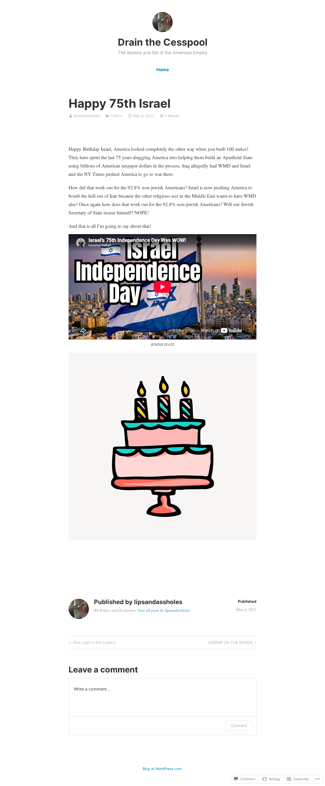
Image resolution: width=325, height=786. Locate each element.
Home (162, 69)
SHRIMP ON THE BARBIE (230, 643)
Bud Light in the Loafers (92, 643)
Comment (239, 725)
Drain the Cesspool (162, 42)
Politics (116, 116)
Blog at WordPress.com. (162, 768)
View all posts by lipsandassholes (163, 610)
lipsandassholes (87, 116)
